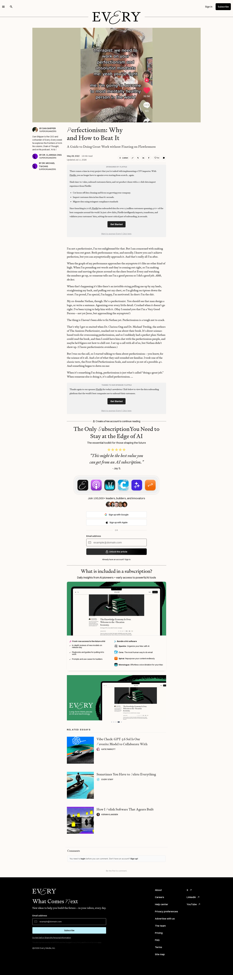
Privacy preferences (166, 911)
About (158, 890)
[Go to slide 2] (114, 722)
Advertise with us (165, 918)
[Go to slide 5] (121, 722)
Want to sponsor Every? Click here (116, 233)
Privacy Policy (76, 942)
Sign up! (134, 858)
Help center (161, 904)
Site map (160, 954)
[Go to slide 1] (112, 722)
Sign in (208, 6)
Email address (93, 536)
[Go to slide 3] (117, 722)
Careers (159, 897)
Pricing (159, 932)
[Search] (11, 6)
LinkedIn (191, 897)
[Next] (161, 697)
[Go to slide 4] (119, 722)
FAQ (157, 940)
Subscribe (223, 6)
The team (160, 925)
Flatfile (73, 175)
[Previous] (71, 697)
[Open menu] (3, 7)
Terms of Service (91, 942)
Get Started (116, 224)
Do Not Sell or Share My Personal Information (51, 937)
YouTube (192, 904)
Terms (158, 947)
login (83, 858)
